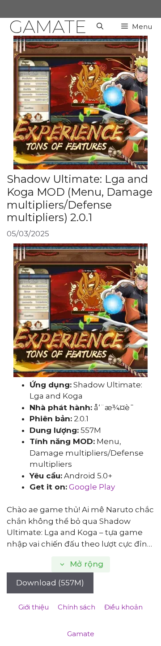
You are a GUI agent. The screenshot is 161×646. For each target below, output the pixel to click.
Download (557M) (50, 582)
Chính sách (76, 607)
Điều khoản (123, 607)
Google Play (92, 486)
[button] (100, 27)
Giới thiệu (33, 607)
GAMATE (47, 27)
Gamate (80, 634)
